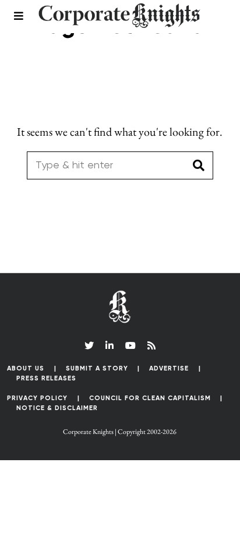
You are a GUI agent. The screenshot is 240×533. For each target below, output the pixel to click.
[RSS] (151, 345)
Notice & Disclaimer (57, 408)
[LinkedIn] (110, 345)
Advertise (169, 368)
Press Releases (46, 378)
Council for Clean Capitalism (150, 398)
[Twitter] (89, 345)
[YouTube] (130, 345)
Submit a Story (97, 368)
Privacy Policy (37, 398)
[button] (199, 165)
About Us (25, 368)
